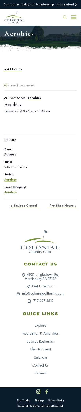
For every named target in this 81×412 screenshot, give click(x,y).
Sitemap (39, 400)
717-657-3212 (43, 300)
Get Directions (43, 286)
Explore (40, 325)
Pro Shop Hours (62, 205)
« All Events (13, 69)
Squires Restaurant (41, 341)
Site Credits (23, 400)
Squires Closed (25, 205)
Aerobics (10, 180)
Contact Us (40, 365)
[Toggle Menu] (73, 17)
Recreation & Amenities (41, 333)
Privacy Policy (56, 400)
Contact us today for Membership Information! (39, 4)
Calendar (40, 357)
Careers (40, 373)
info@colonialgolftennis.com (43, 293)
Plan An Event (40, 349)
